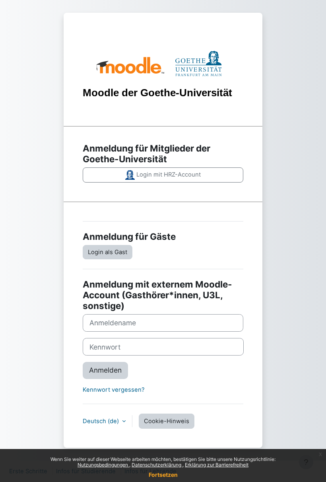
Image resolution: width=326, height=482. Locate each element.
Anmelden (105, 370)
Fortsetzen (163, 474)
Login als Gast (107, 252)
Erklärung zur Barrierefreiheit (216, 465)
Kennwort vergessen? (114, 389)
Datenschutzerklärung (157, 465)
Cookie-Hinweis (166, 421)
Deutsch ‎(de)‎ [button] (101, 421)
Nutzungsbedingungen (103, 465)
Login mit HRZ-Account (168, 174)
